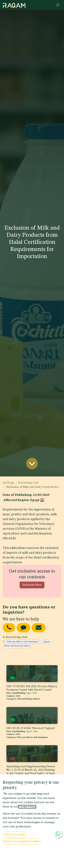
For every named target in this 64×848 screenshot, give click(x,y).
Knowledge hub (28, 482)
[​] (9, 627)
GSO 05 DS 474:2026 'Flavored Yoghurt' (30, 728)
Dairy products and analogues (23, 642)
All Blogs (8, 482)
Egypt (46, 642)
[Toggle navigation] (57, 5)
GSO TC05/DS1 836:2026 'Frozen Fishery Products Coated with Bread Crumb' (31, 688)
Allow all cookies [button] (15, 834)
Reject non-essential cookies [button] (22, 841)
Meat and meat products (17, 646)
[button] (32, 585)
